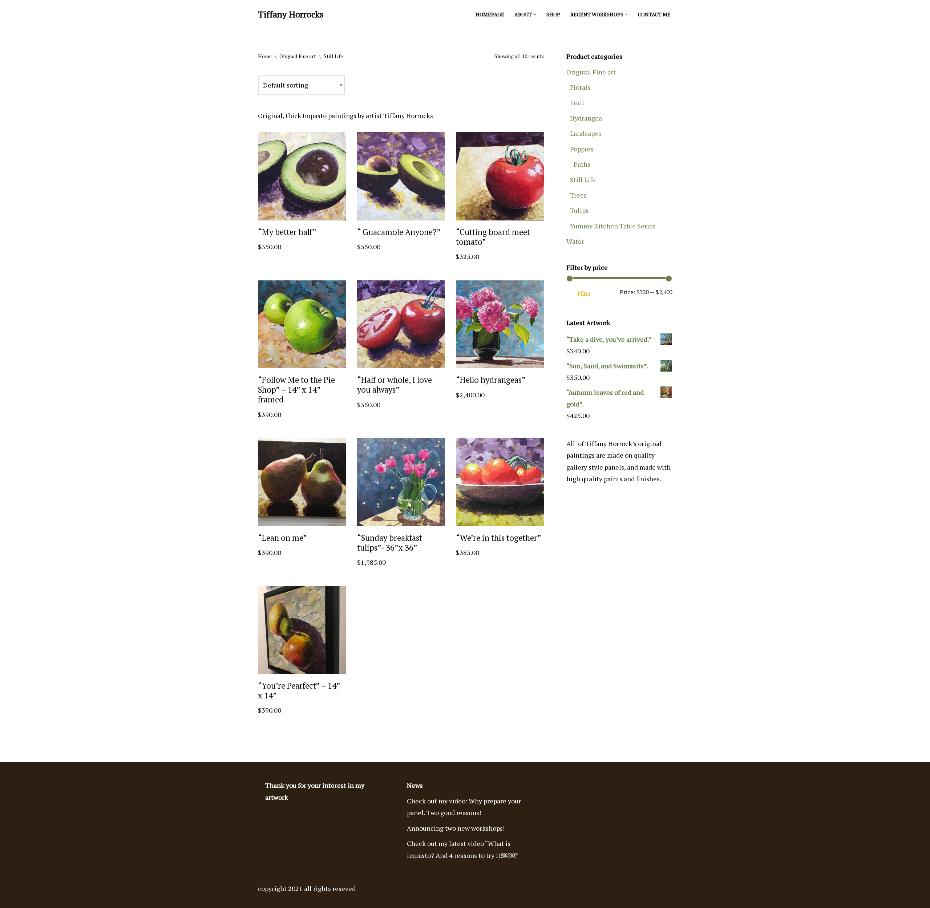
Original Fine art (297, 56)
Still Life (583, 179)
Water (575, 241)
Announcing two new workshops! (456, 828)
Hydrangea (586, 118)
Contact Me (654, 14)
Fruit (577, 102)
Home (265, 56)
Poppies (581, 149)
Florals (580, 87)
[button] (535, 14)
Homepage (490, 14)
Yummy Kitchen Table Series (613, 226)
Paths (582, 164)
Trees (578, 195)
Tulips (579, 210)
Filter (584, 293)
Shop (553, 14)
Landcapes (585, 133)
